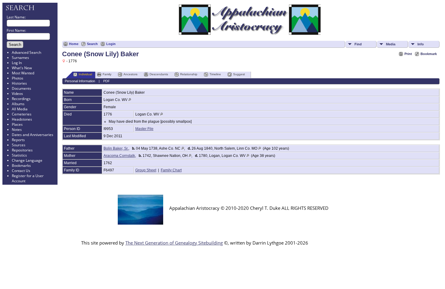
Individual (85, 74)
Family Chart (171, 170)
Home (73, 44)
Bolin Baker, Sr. (116, 148)
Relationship (188, 74)
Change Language (27, 160)
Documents (21, 88)
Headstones (22, 119)
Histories (19, 83)
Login (111, 44)
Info (420, 44)
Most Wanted (23, 73)
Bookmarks (21, 165)
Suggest (239, 74)
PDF (106, 81)
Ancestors (130, 74)
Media (390, 44)
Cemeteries (21, 114)
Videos (17, 93)
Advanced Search (26, 52)
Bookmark (428, 54)
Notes (17, 129)
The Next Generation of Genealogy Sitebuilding (174, 243)
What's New (22, 67)
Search (92, 44)
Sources (18, 145)
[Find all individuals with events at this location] (129, 100)
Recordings (21, 98)
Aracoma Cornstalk (119, 156)
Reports (18, 139)
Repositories (22, 150)
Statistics (19, 155)
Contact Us (21, 170)
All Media (20, 109)
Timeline (215, 74)
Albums (18, 103)
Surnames (20, 57)
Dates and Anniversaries (32, 134)
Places (17, 124)
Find (358, 44)
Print (408, 54)
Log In (17, 62)
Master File (144, 129)
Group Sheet (145, 170)
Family (107, 74)
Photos (17, 78)
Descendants (159, 74)
